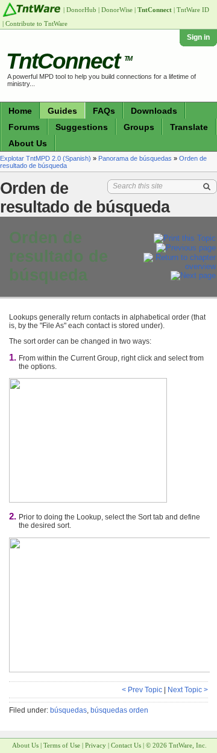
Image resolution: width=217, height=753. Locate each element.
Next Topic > (188, 690)
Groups (139, 127)
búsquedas (68, 710)
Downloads (154, 111)
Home (20, 111)
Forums (24, 127)
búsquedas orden (119, 710)
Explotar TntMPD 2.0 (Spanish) (45, 158)
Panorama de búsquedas (135, 158)
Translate (189, 127)
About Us (27, 143)
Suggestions (81, 127)
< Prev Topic (142, 690)
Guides (62, 111)
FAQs (104, 111)
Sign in (198, 37)
